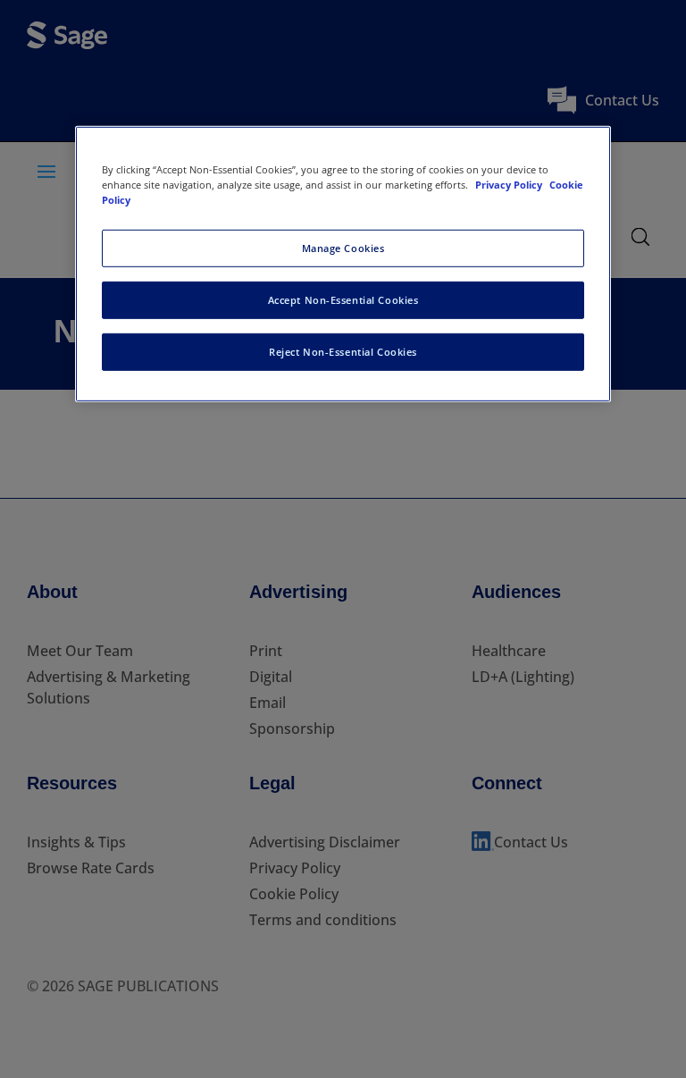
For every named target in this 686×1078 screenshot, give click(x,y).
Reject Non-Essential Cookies (343, 351)
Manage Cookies (343, 248)
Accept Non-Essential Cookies (343, 300)
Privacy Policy (510, 184)
